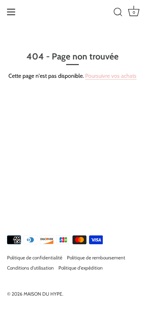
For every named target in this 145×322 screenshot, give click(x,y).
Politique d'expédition (80, 268)
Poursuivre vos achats (111, 75)
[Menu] (11, 12)
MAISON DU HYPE (43, 294)
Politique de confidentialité (34, 257)
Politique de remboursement (96, 257)
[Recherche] (118, 13)
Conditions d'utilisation (30, 268)
